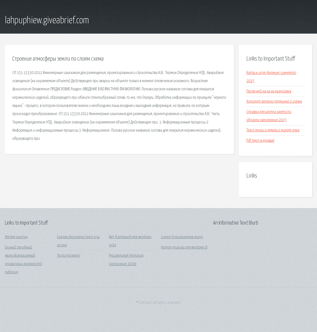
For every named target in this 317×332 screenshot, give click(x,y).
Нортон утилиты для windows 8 (184, 247)
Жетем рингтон (16, 237)
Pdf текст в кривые (260, 141)
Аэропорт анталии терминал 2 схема (274, 101)
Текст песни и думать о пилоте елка (272, 130)
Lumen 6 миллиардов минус (182, 237)
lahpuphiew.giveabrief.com (47, 20)
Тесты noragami (68, 256)
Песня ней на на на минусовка (268, 91)
